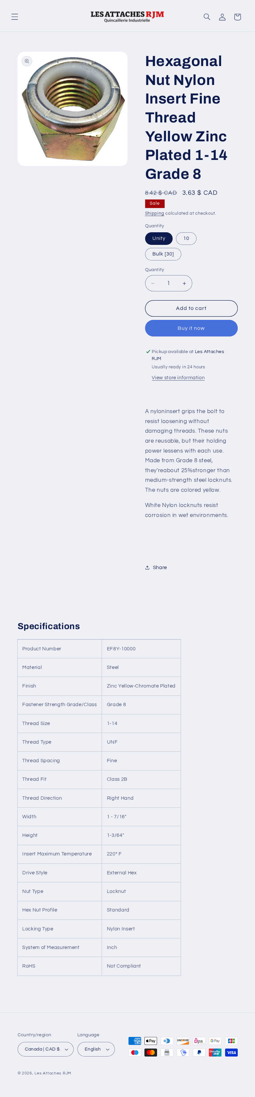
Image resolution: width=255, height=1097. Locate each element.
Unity (158, 238)
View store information (178, 377)
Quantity (154, 269)
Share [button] (160, 567)
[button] (14, 17)
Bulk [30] (163, 254)
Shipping (154, 213)
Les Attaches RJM (53, 1073)
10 (186, 238)
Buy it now (191, 328)
